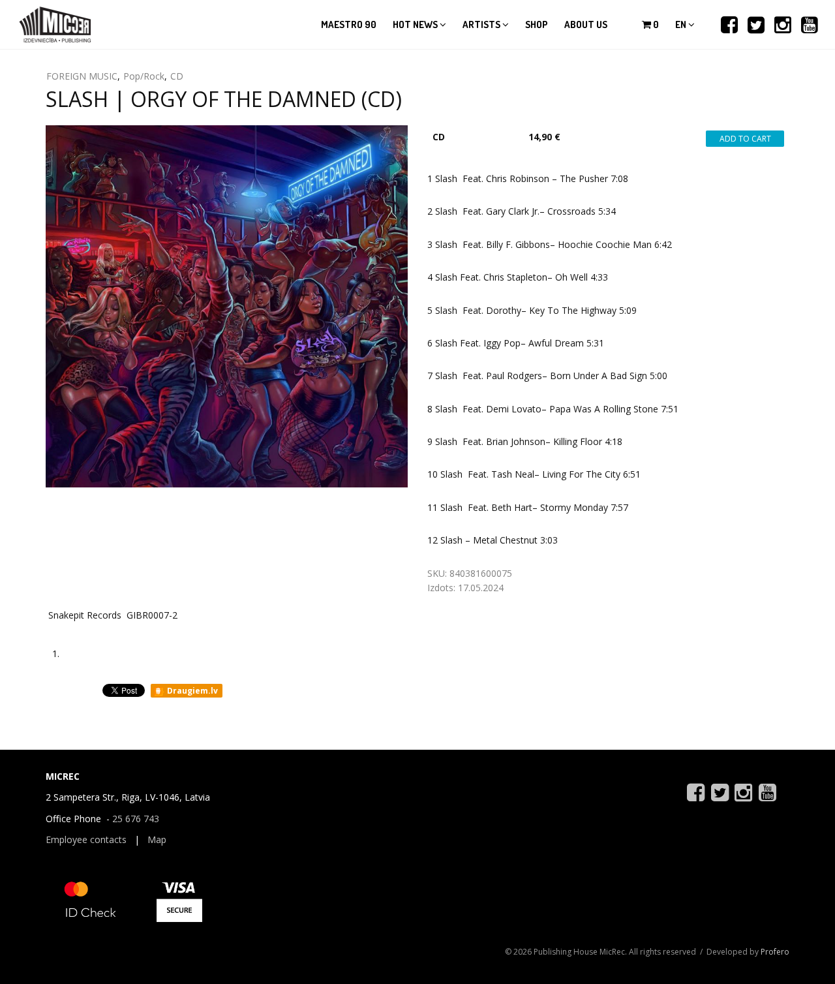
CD (176, 76)
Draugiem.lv (191, 690)
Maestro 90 (348, 24)
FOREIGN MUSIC (81, 76)
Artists (482, 24)
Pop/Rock (143, 76)
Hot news (416, 24)
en (681, 24)
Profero (775, 951)
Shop (536, 24)
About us (585, 24)
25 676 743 (135, 818)
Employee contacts (86, 839)
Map (156, 839)
